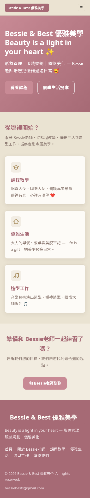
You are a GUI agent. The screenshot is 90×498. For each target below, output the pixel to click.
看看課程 (19, 87)
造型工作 (21, 455)
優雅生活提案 (56, 87)
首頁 (8, 449)
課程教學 (57, 449)
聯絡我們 (41, 455)
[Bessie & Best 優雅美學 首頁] (27, 8)
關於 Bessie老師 (31, 449)
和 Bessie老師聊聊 (45, 383)
